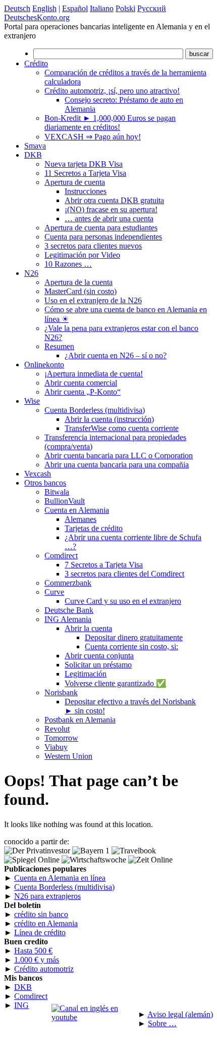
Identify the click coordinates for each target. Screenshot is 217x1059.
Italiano (102, 8)
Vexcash (37, 473)
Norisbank (61, 692)
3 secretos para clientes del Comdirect (124, 573)
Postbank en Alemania (80, 719)
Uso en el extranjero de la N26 (93, 300)
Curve (54, 592)
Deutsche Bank (68, 610)
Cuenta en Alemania (76, 510)
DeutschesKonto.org (37, 17)
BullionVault (64, 501)
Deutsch (17, 8)
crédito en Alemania (46, 923)
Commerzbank (67, 583)
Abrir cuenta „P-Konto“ (82, 392)
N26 (31, 273)
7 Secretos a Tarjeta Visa (104, 564)
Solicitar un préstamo (98, 664)
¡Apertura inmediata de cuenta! (93, 373)
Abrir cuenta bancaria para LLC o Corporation (118, 455)
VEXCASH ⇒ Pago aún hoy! (92, 136)
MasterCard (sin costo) (80, 291)
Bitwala (56, 492)
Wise (32, 401)
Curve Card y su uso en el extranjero (123, 601)
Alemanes (80, 519)
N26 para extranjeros (47, 896)
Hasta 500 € (33, 950)
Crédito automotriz (44, 969)
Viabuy (56, 747)
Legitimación (85, 673)
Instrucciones (85, 191)
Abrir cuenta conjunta (99, 655)
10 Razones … (68, 264)
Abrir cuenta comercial (80, 382)
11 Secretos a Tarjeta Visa (85, 173)
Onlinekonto (44, 364)
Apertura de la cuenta (78, 282)
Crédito (36, 63)
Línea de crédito (40, 932)
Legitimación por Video (82, 255)
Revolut (57, 729)
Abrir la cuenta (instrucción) (109, 419)
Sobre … (162, 1023)
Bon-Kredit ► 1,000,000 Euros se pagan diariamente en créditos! (110, 122)
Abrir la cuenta (88, 628)
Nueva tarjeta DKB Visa (83, 164)
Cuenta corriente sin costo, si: (131, 646)
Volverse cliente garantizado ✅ (115, 683)
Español (75, 8)
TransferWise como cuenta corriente (122, 428)
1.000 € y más (36, 959)
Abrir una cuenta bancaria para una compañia (116, 464)
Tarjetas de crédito (94, 528)
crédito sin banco (41, 914)
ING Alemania (67, 619)
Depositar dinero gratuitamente (134, 637)
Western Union (68, 756)
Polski (125, 8)
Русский (151, 8)
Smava (35, 145)
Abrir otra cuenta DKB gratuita (114, 200)
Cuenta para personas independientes (103, 236)
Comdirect (61, 555)
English (44, 8)
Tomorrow (61, 738)
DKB (33, 155)
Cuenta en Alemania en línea (59, 878)
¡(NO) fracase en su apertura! (111, 209)
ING (21, 1005)
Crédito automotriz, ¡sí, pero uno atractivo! (112, 90)
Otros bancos (45, 482)
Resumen (59, 346)
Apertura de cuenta (74, 182)
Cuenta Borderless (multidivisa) (94, 410)
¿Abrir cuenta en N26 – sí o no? (116, 355)
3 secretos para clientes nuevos (93, 246)
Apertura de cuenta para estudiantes (100, 227)
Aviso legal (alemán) (180, 1014)
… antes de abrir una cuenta (109, 218)
